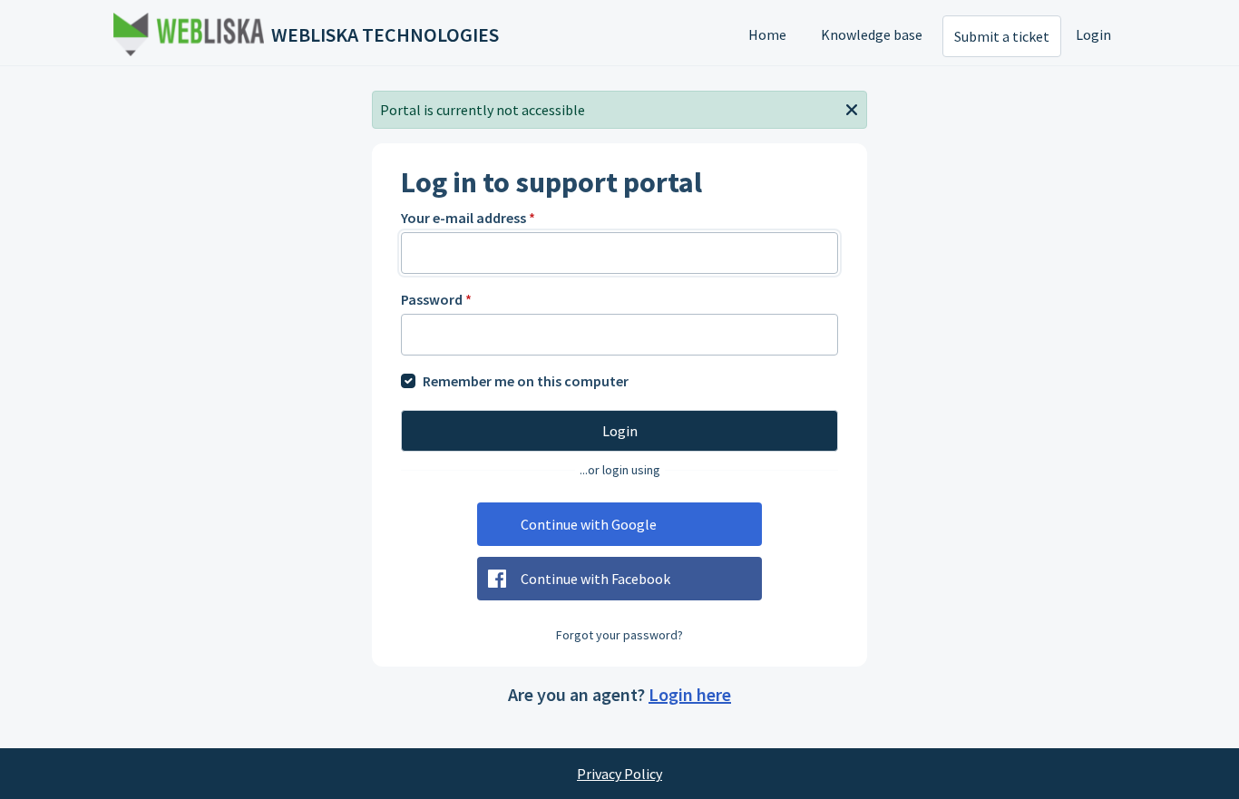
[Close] (851, 108)
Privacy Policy (619, 774)
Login (1093, 34)
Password (436, 299)
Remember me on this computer (526, 381)
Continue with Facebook (595, 579)
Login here (690, 694)
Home (767, 34)
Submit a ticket (1001, 36)
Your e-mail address (468, 218)
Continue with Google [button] (589, 524)
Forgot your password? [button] (619, 635)
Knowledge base (871, 34)
